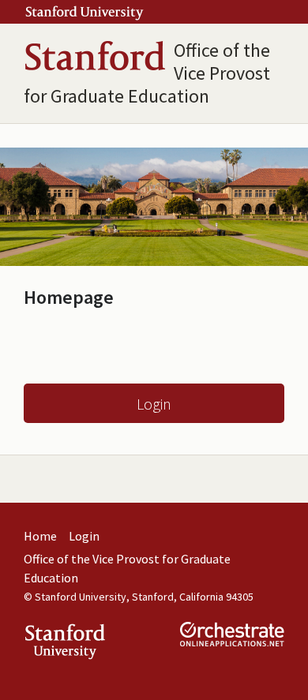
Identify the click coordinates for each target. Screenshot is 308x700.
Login (154, 404)
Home (40, 536)
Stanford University (80, 597)
